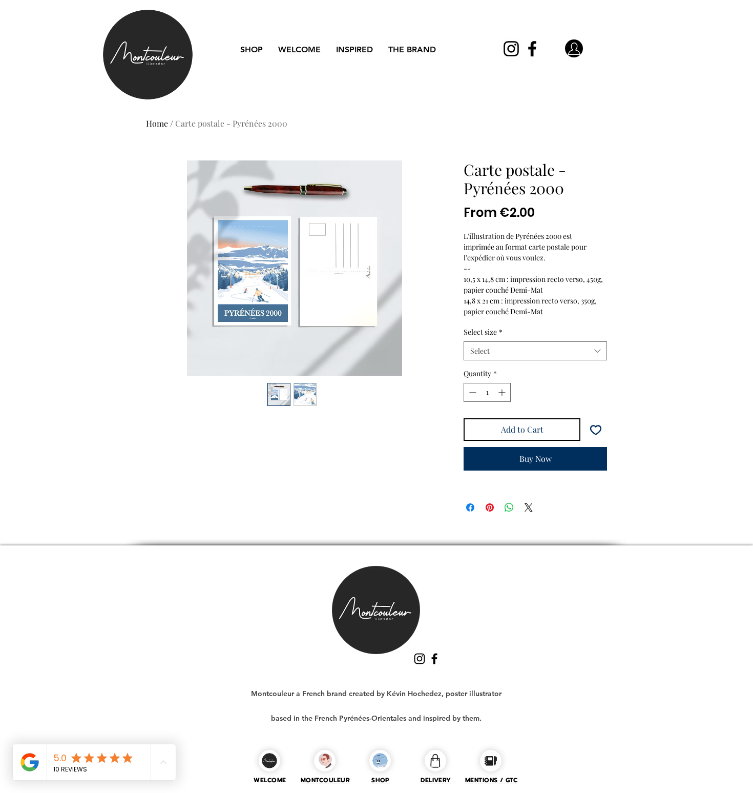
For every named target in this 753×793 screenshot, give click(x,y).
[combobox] (535, 351)
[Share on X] (528, 507)
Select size (483, 332)
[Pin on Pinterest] (490, 507)
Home (157, 123)
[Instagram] (511, 48)
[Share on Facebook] (470, 507)
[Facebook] (532, 48)
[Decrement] (471, 392)
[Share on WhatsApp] (509, 507)
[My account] (574, 48)
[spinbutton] (487, 392)
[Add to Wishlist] (595, 429)
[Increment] (502, 392)
